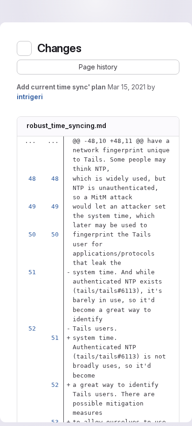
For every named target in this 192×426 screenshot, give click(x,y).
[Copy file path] (113, 126)
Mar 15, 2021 (126, 87)
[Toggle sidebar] (24, 48)
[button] (98, 67)
